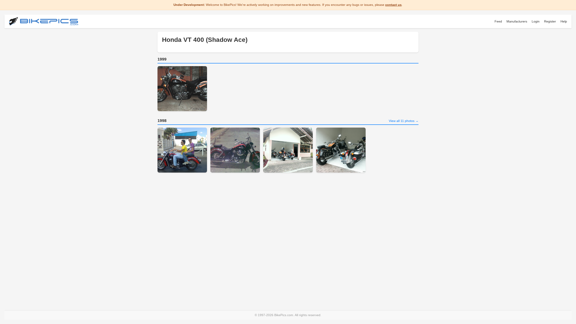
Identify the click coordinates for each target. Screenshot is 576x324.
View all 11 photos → (403, 121)
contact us (393, 5)
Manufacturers (516, 21)
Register (550, 21)
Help (563, 21)
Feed (498, 21)
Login (536, 21)
